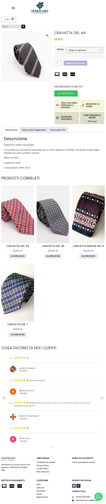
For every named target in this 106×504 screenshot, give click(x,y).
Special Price (42, 497)
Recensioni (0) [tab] (57, 130)
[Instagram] (78, 486)
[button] (13, 8)
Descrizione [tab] (11, 130)
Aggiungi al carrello (75, 63)
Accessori (41, 491)
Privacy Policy (43, 465)
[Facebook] (74, 486)
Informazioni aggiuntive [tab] (34, 130)
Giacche (40, 487)
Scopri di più (18, 256)
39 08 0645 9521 (83, 497)
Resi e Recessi (43, 471)
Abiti (38, 484)
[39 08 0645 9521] (73, 497)
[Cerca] (23, 26)
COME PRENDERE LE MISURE (92, 116)
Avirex (39, 494)
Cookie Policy (42, 468)
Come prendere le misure (83, 462)
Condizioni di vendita (46, 462)
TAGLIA (60, 49)
